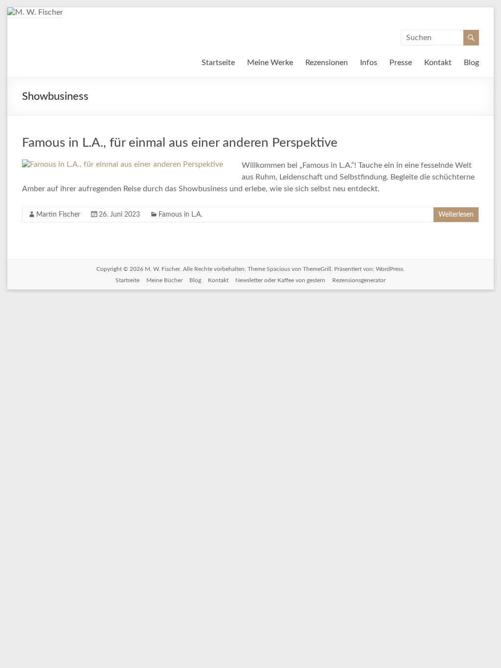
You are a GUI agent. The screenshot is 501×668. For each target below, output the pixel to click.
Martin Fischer (58, 214)
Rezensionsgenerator (359, 280)
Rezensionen (326, 63)
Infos (368, 63)
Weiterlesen (456, 214)
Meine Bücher (164, 280)
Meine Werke (270, 63)
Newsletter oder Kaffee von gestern (280, 280)
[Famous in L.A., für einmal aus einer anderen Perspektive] (122, 164)
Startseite (218, 63)
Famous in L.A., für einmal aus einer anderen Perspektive (180, 142)
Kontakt (438, 63)
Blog (471, 63)
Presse (400, 63)
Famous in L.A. (180, 214)
